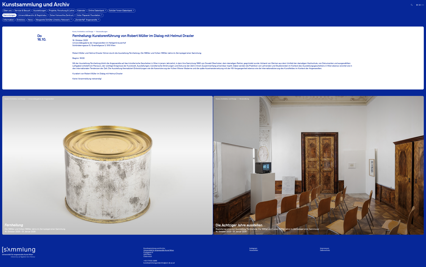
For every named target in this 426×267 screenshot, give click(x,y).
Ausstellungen (39, 10)
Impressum (324, 248)
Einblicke (21, 19)
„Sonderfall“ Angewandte (86, 19)
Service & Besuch (22, 10)
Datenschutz (325, 250)
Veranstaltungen (101, 32)
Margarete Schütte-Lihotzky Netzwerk (53, 19)
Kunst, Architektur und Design (82, 32)
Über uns (7, 10)
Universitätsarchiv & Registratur (32, 15)
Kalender (81, 10)
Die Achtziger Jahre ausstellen (226, 97)
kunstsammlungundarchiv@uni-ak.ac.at (159, 263)
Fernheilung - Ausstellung (13, 97)
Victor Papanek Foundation (88, 15)
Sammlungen (9, 15)
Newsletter (253, 250)
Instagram (253, 248)
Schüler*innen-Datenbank (121, 10)
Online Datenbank (96, 10)
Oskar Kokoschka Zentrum (62, 15)
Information (8, 19)
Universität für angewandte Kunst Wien (158, 250)
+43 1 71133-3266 (150, 261)
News (30, 19)
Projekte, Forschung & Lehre (61, 10)
